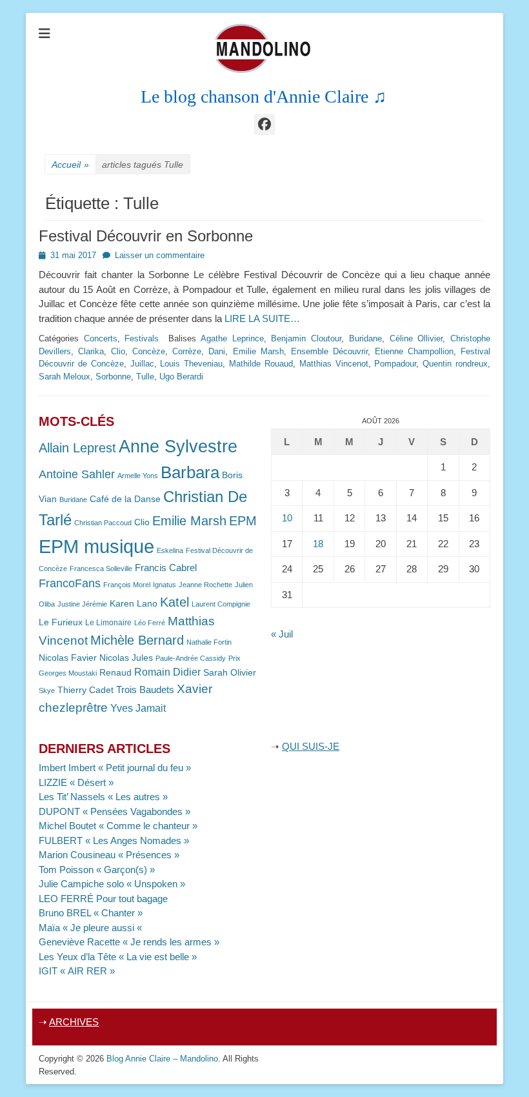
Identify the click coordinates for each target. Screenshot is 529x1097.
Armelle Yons (137, 475)
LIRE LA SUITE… (262, 318)
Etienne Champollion (414, 351)
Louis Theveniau (191, 363)
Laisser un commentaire (160, 255)
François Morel (126, 585)
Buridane (365, 338)
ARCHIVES (74, 1021)
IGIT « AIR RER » (77, 970)
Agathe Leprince (232, 338)
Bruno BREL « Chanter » (91, 912)
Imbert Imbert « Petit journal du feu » (115, 767)
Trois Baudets (145, 690)
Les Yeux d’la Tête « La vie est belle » (118, 956)
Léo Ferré (149, 623)
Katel (174, 601)
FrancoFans (70, 583)
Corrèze (186, 351)
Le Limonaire (108, 622)
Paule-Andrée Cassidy (190, 658)
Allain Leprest (77, 448)
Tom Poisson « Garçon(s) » (97, 869)
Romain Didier (167, 672)
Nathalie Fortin (209, 642)
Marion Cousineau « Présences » (109, 854)
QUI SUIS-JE (310, 746)
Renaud (115, 673)
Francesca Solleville (101, 568)
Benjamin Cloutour (306, 338)
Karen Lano (133, 604)
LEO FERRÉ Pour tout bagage (103, 898)
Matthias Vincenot (333, 363)
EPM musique (96, 546)
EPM (243, 520)
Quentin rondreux (455, 363)
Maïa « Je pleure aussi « (92, 927)
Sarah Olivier (229, 673)
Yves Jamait (138, 708)
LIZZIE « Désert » (76, 782)
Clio (118, 351)
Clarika (91, 351)
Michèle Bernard (137, 639)
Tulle (145, 376)
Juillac (142, 363)
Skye (47, 690)
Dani (216, 351)
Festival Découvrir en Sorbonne (146, 236)
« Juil (282, 634)
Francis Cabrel (166, 568)
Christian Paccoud (103, 523)
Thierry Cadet (85, 690)
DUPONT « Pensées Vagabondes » (114, 811)
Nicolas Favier (68, 658)
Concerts (100, 338)
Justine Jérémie (82, 604)
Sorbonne (113, 376)
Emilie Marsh (258, 351)
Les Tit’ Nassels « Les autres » (103, 796)
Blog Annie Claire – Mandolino (162, 1058)
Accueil (70, 164)
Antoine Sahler (77, 474)
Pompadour (395, 363)
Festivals (142, 338)
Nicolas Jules (126, 658)
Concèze (148, 351)
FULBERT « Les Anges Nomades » (114, 840)
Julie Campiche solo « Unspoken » (112, 883)
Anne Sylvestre (178, 446)
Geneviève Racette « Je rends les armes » (129, 941)
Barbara (190, 472)
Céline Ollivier (416, 338)
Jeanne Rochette (205, 585)
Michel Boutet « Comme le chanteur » (118, 825)
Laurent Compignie (221, 604)
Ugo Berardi (181, 376)
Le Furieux (61, 622)
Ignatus (164, 585)
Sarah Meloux (64, 376)
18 (318, 543)
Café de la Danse (125, 499)
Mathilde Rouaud (261, 363)
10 (287, 517)
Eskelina (170, 550)
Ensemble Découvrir (329, 351)
